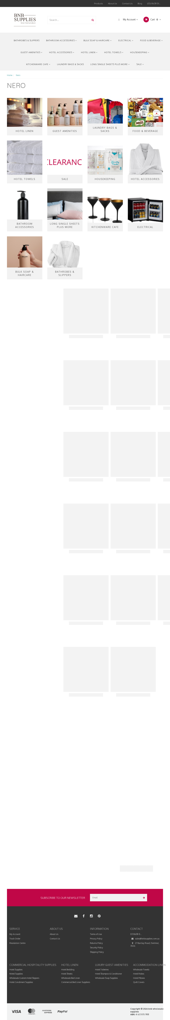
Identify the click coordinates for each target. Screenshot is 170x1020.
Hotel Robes (138, 973)
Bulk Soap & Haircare (97, 40)
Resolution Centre (17, 943)
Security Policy (96, 947)
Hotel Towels (113, 52)
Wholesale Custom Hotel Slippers (24, 978)
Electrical (125, 40)
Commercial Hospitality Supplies (32, 965)
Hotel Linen (88, 52)
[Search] (93, 20)
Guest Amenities (31, 52)
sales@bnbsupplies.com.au (147, 938)
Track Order (14, 938)
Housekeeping (139, 52)
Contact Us (127, 3)
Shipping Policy (97, 952)
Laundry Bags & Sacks (70, 64)
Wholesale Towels (141, 969)
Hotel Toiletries (102, 969)
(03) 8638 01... (154, 3)
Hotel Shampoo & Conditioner (108, 973)
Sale (139, 64)
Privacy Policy (96, 938)
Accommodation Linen (149, 965)
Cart (154, 19)
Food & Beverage (150, 40)
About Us (112, 3)
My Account (129, 19)
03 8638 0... (136, 934)
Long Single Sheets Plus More (109, 64)
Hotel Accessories (61, 52)
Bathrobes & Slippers (27, 40)
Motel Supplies (16, 973)
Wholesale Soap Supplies (106, 978)
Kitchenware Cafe (37, 64)
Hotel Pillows (139, 978)
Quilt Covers (138, 982)
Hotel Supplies (15, 969)
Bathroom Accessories (60, 40)
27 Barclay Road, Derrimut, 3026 (144, 944)
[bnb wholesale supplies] (24, 19)
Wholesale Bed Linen (70, 978)
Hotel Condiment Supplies (21, 982)
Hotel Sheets (66, 973)
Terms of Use (96, 934)
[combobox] (68, 20)
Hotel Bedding (67, 969)
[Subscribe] (143, 897)
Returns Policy (96, 943)
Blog (140, 3)
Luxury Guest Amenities (111, 965)
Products (98, 3)
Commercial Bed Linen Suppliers (75, 982)
